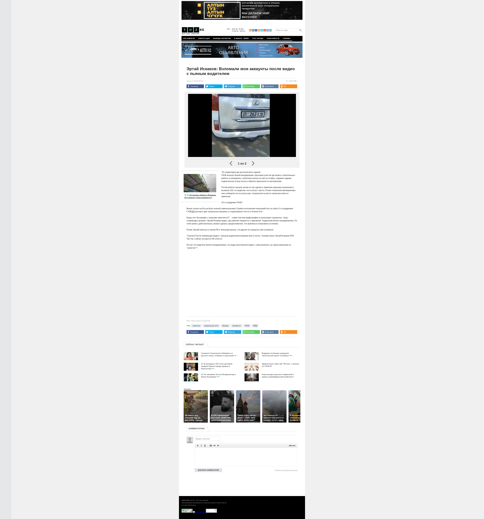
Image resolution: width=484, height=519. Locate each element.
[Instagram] (267, 30)
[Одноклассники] (259, 30)
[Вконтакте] (253, 30)
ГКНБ (247, 326)
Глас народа (257, 38)
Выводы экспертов (222, 38)
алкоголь (196, 326)
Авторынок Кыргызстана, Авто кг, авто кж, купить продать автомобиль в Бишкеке (212, 518)
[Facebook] (256, 30)
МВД (255, 326)
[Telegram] (270, 30)
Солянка (286, 38)
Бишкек (225, 326)
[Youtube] (265, 30)
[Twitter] (262, 30)
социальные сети (211, 326)
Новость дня (204, 38)
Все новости (189, 38)
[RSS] (250, 30)
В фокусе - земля (241, 38)
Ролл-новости (273, 38)
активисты (236, 326)
